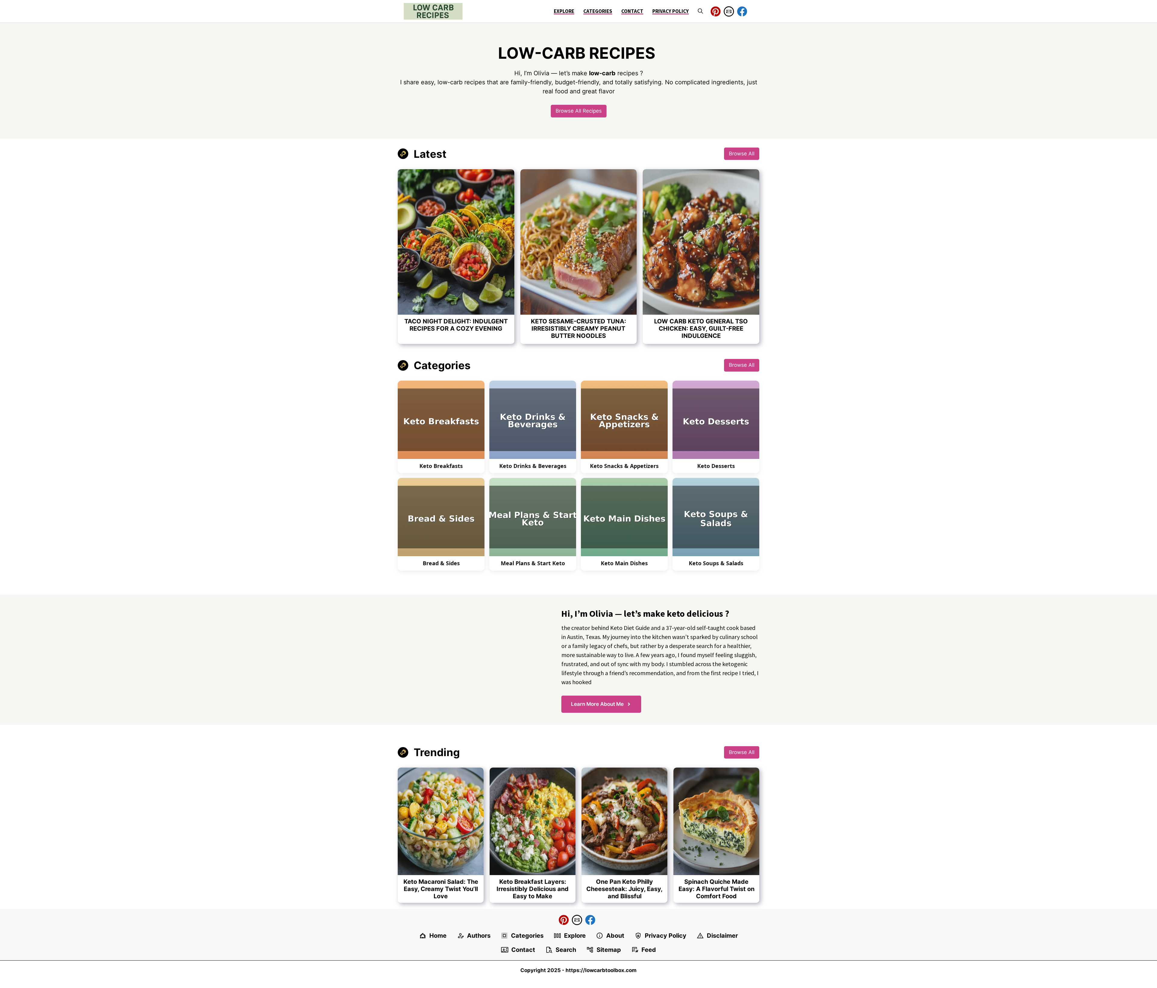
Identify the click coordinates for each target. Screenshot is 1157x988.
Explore (564, 11)
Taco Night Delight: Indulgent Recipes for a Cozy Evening (456, 325)
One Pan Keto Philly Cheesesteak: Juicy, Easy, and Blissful (624, 889)
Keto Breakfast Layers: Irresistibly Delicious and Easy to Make (533, 889)
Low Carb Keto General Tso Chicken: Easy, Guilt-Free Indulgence (701, 328)
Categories (597, 11)
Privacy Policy (670, 11)
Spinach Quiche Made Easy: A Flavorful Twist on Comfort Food (716, 889)
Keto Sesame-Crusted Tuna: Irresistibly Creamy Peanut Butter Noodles (578, 328)
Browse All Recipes (579, 111)
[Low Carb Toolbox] (433, 11)
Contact (632, 11)
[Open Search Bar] (700, 11)
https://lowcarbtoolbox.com (601, 970)
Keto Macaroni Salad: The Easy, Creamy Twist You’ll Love (440, 889)
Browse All (741, 154)
